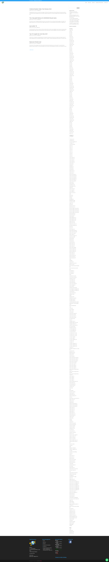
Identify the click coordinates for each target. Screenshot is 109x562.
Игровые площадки (72, 521)
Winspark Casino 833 (72, 513)
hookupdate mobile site (72, 327)
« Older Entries (31, 49)
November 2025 (71, 41)
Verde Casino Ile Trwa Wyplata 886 (74, 488)
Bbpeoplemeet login (72, 200)
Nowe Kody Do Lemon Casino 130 (74, 398)
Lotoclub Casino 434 (72, 385)
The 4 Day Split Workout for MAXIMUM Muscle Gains (43, 18)
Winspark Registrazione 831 (73, 517)
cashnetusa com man (72, 278)
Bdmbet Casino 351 (72, 221)
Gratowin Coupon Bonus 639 (73, 325)
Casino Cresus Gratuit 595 (73, 283)
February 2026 (71, 37)
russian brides (71, 463)
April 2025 (70, 50)
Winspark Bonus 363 (72, 511)
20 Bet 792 (70, 145)
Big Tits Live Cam (71, 264)
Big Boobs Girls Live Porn (72, 263)
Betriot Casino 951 (72, 246)
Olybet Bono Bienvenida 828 (73, 404)
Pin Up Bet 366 (71, 429)
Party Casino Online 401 (72, 424)
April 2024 (70, 66)
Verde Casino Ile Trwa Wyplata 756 (74, 485)
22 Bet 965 (70, 156)
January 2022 (71, 100)
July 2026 (70, 31)
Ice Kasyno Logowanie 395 (73, 344)
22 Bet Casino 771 (72, 162)
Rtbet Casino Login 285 (72, 459)
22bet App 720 (71, 166)
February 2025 (71, 53)
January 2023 (71, 84)
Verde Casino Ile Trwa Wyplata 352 (74, 483)
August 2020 (71, 121)
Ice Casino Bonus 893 (72, 331)
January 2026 (71, 39)
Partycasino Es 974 (72, 428)
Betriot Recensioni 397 (72, 257)
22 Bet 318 (70, 152)
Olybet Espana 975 (72, 412)
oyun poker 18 (33, 26)
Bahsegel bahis (71, 199)
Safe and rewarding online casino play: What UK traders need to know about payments (74, 16)
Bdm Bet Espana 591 (72, 213)
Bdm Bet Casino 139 (72, 205)
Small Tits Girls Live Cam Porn (73, 468)
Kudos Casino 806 (71, 356)
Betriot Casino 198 (72, 243)
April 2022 (70, 96)
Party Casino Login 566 (72, 423)
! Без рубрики (71, 136)
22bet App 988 (71, 169)
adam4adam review (72, 184)
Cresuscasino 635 (71, 291)
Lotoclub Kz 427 (71, 386)
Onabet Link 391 (71, 416)
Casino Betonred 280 (72, 282)
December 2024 (71, 56)
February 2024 (71, 69)
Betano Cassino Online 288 (73, 231)
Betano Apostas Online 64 (73, 230)
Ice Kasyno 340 (71, 340)
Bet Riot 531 (71, 226)
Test (70, 471)
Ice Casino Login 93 (72, 338)
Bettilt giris (70, 260)
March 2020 (71, 127)
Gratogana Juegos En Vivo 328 (73, 322)
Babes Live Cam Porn (72, 192)
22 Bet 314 (70, 150)
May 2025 (70, 49)
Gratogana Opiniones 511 (73, 323)
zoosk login (71, 520)
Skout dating (71, 466)
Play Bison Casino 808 (72, 432)
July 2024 (70, 62)
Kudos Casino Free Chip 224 (73, 361)
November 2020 (71, 117)
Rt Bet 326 (70, 453)
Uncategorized (39, 10)
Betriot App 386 (71, 238)
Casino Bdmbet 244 (72, 279)
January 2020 (71, 130)
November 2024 (71, 57)
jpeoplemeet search (72, 352)
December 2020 (71, 116)
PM (69, 442)
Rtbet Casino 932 (71, 458)
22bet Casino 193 (71, 171)
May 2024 (70, 65)
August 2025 (71, 45)
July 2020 (70, 122)
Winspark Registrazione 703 (73, 516)
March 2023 (71, 82)
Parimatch (70, 420)
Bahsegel (70, 197)
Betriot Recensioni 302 (72, 255)
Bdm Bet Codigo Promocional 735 (74, 209)
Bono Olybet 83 (71, 273)
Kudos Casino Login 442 (72, 367)
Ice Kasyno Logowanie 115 (73, 343)
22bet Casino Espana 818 (72, 175)
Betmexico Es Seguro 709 (73, 235)
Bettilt (70, 259)
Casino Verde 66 (71, 286)
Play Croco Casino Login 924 (73, 434)
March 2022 (71, 97)
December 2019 (71, 131)
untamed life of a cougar (72, 476)
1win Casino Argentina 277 (73, 141)
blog (70, 269)
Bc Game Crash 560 (72, 201)
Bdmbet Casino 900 (72, 222)
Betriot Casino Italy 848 (72, 247)
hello (31, 10)
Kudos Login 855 (71, 377)
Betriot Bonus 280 (72, 242)
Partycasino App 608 (72, 425)
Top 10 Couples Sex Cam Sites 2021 (38, 34)
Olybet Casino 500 (71, 407)
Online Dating (71, 417)
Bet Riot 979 (71, 227)
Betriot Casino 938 (72, 244)
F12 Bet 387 (71, 308)
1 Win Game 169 (71, 139)
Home (86, 2)
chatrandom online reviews (73, 287)
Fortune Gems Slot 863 (72, 314)
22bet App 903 (71, 167)
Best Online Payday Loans (73, 225)
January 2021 (71, 114)
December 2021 (71, 101)
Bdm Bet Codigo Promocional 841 (74, 212)
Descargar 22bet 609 (72, 300)
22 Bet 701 (70, 154)
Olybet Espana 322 (72, 408)
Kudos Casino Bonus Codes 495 (73, 357)
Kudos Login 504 (71, 376)
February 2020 (71, 129)
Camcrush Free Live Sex (72, 275)
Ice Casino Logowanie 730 (73, 339)
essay (70, 306)
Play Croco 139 (71, 433)
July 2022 (70, 92)
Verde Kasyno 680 (71, 496)
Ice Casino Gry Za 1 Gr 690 (73, 334)
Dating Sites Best (71, 296)
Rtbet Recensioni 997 (72, 462)
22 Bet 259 (70, 149)
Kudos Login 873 (71, 378)
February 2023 (71, 83)
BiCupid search (71, 261)
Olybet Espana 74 (71, 411)
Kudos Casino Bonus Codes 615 (73, 358)
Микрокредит (71, 524)
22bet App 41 (71, 165)
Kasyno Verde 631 (71, 353)
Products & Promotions (99, 2)
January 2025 (71, 54)
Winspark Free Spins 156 (72, 515)
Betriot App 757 (71, 239)
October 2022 (71, 88)
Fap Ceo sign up (71, 309)
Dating (70, 295)
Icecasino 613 (71, 347)
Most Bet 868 (71, 390)
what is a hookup (71, 502)
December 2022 (71, 86)
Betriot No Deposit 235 (72, 248)
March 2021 (71, 112)
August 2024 (71, 61)
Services (93, 2)
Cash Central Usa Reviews (73, 277)
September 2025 (71, 44)
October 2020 (71, 118)
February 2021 (71, 113)
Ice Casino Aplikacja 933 (72, 330)
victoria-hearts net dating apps (73, 497)
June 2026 (70, 32)
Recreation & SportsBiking (73, 451)
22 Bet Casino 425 (72, 158)
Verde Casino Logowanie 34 (73, 492)
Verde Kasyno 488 (71, 494)
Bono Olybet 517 (71, 270)
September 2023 (71, 75)
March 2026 (71, 36)
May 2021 (70, 110)
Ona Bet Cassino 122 (72, 415)
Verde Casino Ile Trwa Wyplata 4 (73, 484)
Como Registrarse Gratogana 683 (74, 290)
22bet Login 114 (71, 182)
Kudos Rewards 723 (72, 382)
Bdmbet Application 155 (72, 217)
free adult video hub (72, 318)
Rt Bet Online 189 (71, 455)
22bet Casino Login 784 (72, 180)
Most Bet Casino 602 (72, 391)
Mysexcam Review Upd (35, 42)
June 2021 (70, 109)
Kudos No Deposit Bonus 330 (73, 381)
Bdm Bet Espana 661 (72, 214)
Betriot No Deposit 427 (72, 251)
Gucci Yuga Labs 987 (72, 326)
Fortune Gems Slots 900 (72, 317)
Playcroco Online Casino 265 (73, 441)
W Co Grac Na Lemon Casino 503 (74, 498)
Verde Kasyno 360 (71, 493)
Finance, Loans (71, 310)
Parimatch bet (71, 421)
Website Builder (71, 501)
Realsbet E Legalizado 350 (73, 449)
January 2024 (71, 70)
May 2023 (70, 79)
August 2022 (71, 91)
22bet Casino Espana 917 (72, 179)
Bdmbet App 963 (71, 216)
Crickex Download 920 (72, 292)
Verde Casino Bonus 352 (72, 480)
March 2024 (71, 67)
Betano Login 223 (71, 234)
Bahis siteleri (71, 195)
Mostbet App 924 (71, 393)
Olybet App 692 (71, 402)
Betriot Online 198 (71, 252)
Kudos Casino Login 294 (72, 365)
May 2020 (70, 125)
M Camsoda (71, 387)
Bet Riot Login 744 (72, 229)
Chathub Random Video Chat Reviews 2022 (40, 9)
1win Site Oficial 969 (72, 144)
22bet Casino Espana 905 (72, 178)
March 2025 (71, 52)
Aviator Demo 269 (72, 188)
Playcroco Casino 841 (72, 437)
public (70, 446)
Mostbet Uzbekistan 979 (72, 395)
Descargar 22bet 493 (72, 299)
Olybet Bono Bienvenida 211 (73, 403)
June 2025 (70, 48)
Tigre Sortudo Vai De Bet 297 (73, 472)
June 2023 (70, 78)
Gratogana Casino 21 (72, 321)
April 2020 (70, 126)
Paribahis (70, 419)
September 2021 (71, 105)
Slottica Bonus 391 (72, 467)
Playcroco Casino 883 (72, 438)
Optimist (39, 560)
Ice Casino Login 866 (72, 336)
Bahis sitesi (38, 27)
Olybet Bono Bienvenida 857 (73, 406)
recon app (70, 450)
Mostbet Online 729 (72, 394)
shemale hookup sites (72, 464)
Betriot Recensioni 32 (72, 256)
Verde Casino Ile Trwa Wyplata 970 (74, 489)
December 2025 (71, 40)
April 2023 (70, 80)
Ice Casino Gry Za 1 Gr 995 (73, 335)
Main (70, 389)
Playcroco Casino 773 (72, 436)
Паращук (70, 525)
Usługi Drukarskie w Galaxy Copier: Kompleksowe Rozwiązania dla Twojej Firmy (47, 549)
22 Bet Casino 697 (72, 161)
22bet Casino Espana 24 (72, 174)
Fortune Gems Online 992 (73, 313)
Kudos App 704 (71, 354)
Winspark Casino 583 (72, 512)
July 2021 (70, 108)
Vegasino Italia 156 (72, 479)
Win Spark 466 (71, 508)
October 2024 (71, 58)
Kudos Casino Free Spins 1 (73, 362)
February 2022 (71, 99)
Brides (70, 274)
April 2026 (70, 35)
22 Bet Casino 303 (72, 157)
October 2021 (71, 104)
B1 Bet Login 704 (71, 191)
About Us (89, 2)
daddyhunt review (71, 294)
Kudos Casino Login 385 (72, 366)
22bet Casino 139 (71, 170)
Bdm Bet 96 (71, 204)
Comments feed (71, 531)
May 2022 (70, 95)
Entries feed (71, 530)
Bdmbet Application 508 (72, 218)
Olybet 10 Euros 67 (72, 399)
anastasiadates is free (72, 186)
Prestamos (70, 445)
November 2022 (71, 87)
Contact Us (106, 2)
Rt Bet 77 (70, 454)
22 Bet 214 (70, 148)
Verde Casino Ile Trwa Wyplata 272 (74, 481)
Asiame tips (71, 187)
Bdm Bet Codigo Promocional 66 (74, 208)
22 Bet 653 (70, 153)
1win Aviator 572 (71, 140)
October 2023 (71, 74)
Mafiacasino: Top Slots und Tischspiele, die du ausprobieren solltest (73, 12)
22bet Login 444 (71, 183)
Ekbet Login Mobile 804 (72, 305)
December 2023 (71, 71)
